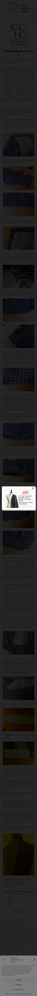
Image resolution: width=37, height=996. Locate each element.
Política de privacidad (20, 993)
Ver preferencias (18, 989)
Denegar (18, 985)
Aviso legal (29, 993)
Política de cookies (9, 993)
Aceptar (18, 980)
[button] (34, 960)
